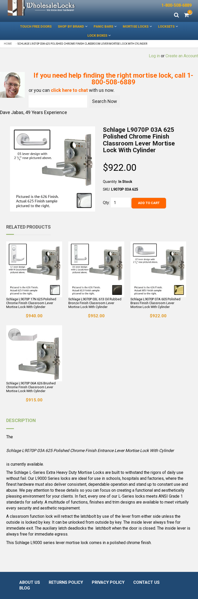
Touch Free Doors (36, 26)
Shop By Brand (71, 26)
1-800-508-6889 (176, 5)
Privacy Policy (108, 582)
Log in (154, 55)
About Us (29, 582)
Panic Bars (103, 26)
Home (8, 43)
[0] (186, 15)
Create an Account (182, 55)
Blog (24, 588)
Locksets (166, 26)
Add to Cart (149, 203)
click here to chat (69, 90)
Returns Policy (66, 582)
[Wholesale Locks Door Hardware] (42, 8)
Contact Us (146, 582)
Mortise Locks (135, 26)
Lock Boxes (97, 35)
